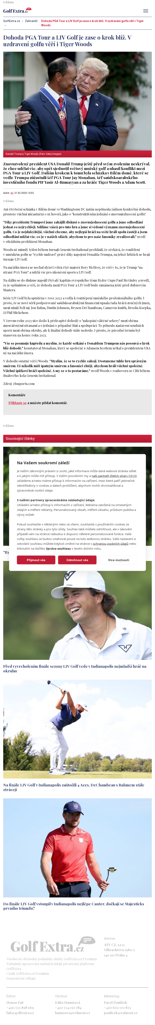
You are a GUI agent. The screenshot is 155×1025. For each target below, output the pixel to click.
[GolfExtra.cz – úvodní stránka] (17, 10)
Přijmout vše (36, 560)
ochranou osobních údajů (110, 544)
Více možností (118, 560)
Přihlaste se (17, 403)
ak (11, 193)
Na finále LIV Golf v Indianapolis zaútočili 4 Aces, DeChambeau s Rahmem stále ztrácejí (73, 787)
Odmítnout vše (77, 560)
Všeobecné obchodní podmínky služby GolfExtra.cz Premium (51, 959)
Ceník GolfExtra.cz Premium (27, 973)
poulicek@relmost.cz (120, 1012)
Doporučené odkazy (21, 978)
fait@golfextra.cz (20, 1012)
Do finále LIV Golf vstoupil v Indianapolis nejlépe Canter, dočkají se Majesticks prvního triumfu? (73, 906)
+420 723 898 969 (20, 1007)
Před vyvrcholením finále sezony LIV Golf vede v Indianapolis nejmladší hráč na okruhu (74, 668)
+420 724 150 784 (68, 1007)
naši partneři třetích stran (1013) (114, 476)
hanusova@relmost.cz (72, 1012)
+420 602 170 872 (117, 1007)
